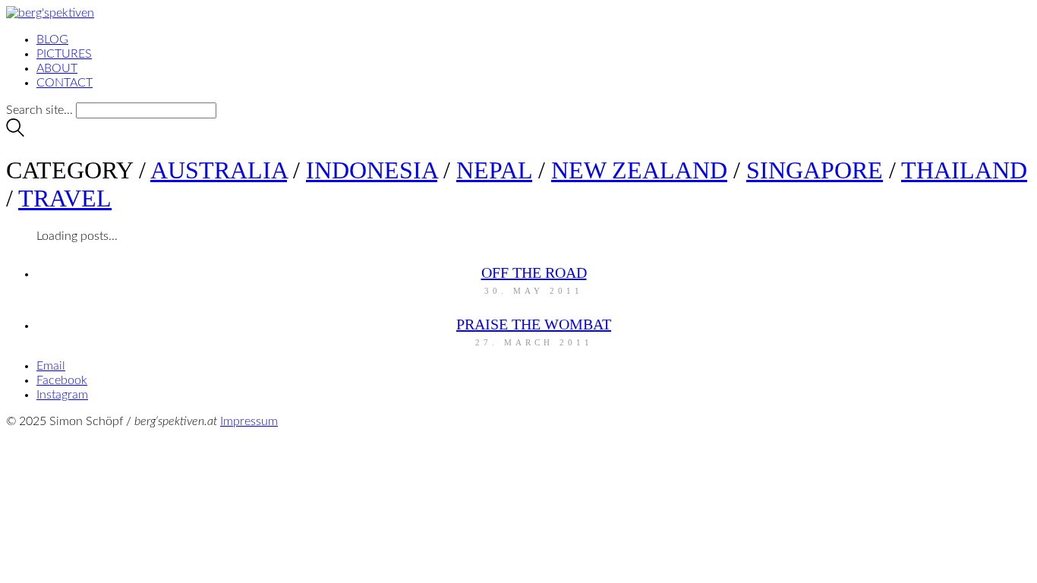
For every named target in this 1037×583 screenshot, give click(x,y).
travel (65, 198)
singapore (814, 170)
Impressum (249, 421)
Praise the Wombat (533, 324)
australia (218, 170)
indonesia (371, 170)
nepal (494, 170)
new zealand (639, 170)
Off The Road (534, 272)
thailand (964, 170)
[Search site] (15, 133)
